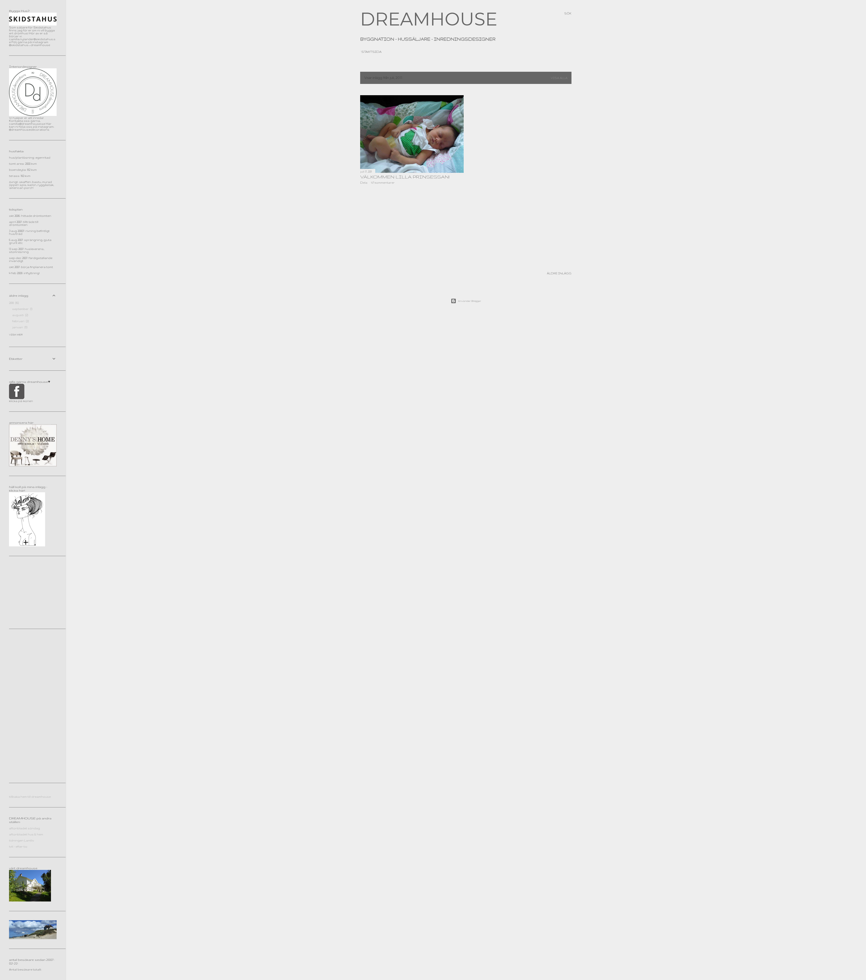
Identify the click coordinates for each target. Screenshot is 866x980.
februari (20, 321)
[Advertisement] (412, 227)
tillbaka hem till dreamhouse (30, 796)
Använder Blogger (469, 301)
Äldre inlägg (559, 273)
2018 (13, 302)
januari (19, 327)
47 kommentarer (383, 182)
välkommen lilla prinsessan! (404, 176)
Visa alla (559, 77)
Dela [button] (363, 182)
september (22, 308)
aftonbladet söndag (24, 828)
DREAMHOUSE (428, 19)
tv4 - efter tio (18, 846)
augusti (19, 315)
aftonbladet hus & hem (26, 834)
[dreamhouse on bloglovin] (27, 545)
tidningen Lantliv (21, 840)
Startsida (371, 51)
